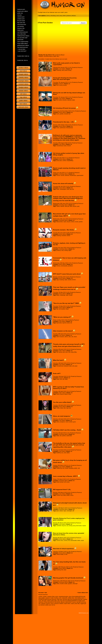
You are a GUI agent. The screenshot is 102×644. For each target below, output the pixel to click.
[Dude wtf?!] (45, 377)
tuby (39, 598)
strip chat (59, 600)
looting (66, 250)
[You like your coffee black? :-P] (45, 405)
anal (65, 452)
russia (68, 482)
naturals (69, 100)
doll (66, 554)
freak (67, 309)
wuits (56, 596)
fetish (78, 540)
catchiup (43, 603)
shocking (53, 15)
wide (67, 295)
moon (75, 336)
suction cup (59, 495)
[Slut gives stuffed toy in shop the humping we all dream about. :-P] (45, 464)
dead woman (60, 482)
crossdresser (59, 366)
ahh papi (44, 600)
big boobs (59, 323)
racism (58, 175)
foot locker (79, 525)
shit (69, 352)
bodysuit (66, 366)
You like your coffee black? (62, 402)
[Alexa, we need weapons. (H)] (45, 419)
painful (61, 114)
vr (64, 554)
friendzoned (69, 127)
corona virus (59, 540)
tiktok (57, 295)
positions (70, 266)
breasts (65, 100)
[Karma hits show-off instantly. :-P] (45, 187)
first (39, 592)
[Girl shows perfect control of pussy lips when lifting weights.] (45, 157)
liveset (69, 145)
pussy (61, 85)
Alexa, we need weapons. (62, 416)
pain (78, 206)
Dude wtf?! (57, 373)
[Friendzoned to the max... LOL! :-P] (45, 125)
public (75, 468)
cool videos (62, 144)
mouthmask (73, 175)
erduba (40, 596)
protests (58, 250)
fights (70, 250)
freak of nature (64, 394)
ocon (60, 598)
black (61, 408)
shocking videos (48, 56)
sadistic (62, 206)
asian (75, 366)
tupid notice (67, 603)
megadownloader (63, 596)
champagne (63, 189)
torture (73, 221)
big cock (68, 408)
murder (62, 583)
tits (57, 100)
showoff (66, 114)
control (64, 160)
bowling (58, 569)
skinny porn (68, 602)
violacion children (59, 603)
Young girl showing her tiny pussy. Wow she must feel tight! (65, 78)
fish (61, 379)
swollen (63, 309)
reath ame (59, 599)
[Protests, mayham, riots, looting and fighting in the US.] (45, 247)
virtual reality (59, 554)
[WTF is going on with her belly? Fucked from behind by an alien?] (45, 390)
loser (57, 127)
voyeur (84, 525)
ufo (72, 336)
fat (75, 279)
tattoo (68, 452)
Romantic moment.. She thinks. (64, 230)
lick (69, 540)
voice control (69, 422)
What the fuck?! (58, 360)
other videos (62, 350)
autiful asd (48, 605)
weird (57, 394)
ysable (43, 598)
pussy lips (59, 160)
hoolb (51, 598)
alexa (57, 422)
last (46, 592)
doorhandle (74, 540)
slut (79, 468)
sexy (61, 15)
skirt (63, 70)
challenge (62, 295)
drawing (58, 235)
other (64, 15)
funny (48, 15)
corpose (47, 598)
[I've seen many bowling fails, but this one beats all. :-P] (45, 565)
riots (62, 250)
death (65, 583)
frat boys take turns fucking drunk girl (72, 599)
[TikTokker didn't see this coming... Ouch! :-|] (45, 433)
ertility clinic (71, 598)
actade (45, 596)
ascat (52, 603)
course (74, 602)
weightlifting (70, 160)
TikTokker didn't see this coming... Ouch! (67, 430)
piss (67, 352)
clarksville (64, 598)
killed (57, 583)
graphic (70, 583)
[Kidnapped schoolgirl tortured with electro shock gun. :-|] (45, 507)
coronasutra (64, 266)
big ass (64, 525)
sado (64, 221)
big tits (64, 323)
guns (74, 422)
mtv (57, 352)
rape (65, 511)
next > (43, 592)
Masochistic (59, 221)
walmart (67, 175)
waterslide (69, 435)
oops (65, 569)
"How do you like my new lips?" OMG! (66, 303)
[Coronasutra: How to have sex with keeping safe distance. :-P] (45, 262)
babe (73, 100)
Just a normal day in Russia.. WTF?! (65, 476)
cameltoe (58, 525)
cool (57, 15)
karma (60, 352)
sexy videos (62, 69)
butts (57, 189)
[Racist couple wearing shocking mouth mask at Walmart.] (45, 172)
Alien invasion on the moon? (63, 331)
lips (57, 309)
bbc (65, 408)
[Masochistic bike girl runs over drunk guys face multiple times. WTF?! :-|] (45, 217)
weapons (62, 422)
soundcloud (59, 145)
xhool (70, 596)
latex (70, 366)
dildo (64, 495)
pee (64, 352)
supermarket (79, 175)
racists (62, 175)
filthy (75, 352)
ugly (57, 279)
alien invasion (60, 336)
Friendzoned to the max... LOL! (64, 122)
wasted (70, 279)
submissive (63, 127)
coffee (58, 408)
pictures (69, 15)
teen (57, 85)
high (66, 279)
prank (66, 70)
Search (83, 23)
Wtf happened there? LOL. (62, 489)
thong (69, 70)
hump (66, 468)
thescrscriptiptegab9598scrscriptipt (72, 600)
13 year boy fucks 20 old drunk (51, 602)
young (65, 85)
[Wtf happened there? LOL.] (45, 493)
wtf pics (74, 15)
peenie (48, 603)
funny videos (62, 112)
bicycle (74, 206)
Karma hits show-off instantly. (63, 183)
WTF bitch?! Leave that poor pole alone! (67, 274)
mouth (70, 295)
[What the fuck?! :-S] (45, 363)
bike (71, 206)
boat (68, 189)
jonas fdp (77, 603)
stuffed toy (59, 468)
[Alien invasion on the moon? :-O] (45, 334)
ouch (57, 114)
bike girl (67, 206)
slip (71, 189)
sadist (58, 206)
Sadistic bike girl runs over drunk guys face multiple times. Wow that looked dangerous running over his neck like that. (68, 198)
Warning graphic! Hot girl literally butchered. (68, 578)
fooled (68, 235)
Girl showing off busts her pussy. (64, 108)
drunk (76, 221)
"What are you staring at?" (62, 317)
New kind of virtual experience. (64, 548)
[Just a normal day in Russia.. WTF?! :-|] (45, 479)
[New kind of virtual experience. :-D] (45, 552)
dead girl (75, 583)
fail (69, 114)
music (65, 145)
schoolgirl (69, 511)
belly (69, 394)
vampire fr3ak (51, 596)
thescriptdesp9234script (78, 596)
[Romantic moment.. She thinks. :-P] (45, 233)
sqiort (72, 603)
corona (58, 266)
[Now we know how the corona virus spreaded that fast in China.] (45, 537)
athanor (63, 602)
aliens (66, 336)
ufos (70, 336)
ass (62, 452)
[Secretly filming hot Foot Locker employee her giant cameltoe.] (45, 522)
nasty (72, 352)
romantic (63, 235)
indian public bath (52, 600)
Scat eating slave (79, 598)
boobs (60, 100)
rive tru (53, 605)
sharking (58, 70)
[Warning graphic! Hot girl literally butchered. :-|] (45, 581)
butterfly (58, 452)
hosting (56, 598)
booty (70, 525)
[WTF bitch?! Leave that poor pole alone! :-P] (45, 277)
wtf (73, 279)
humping (61, 279)
